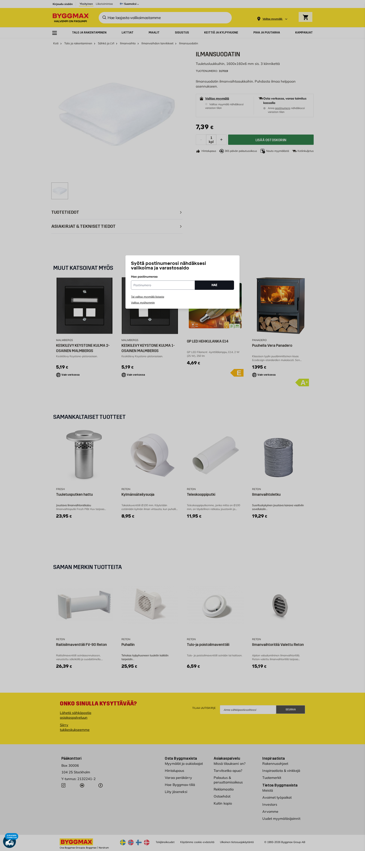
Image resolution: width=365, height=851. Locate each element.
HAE (214, 285)
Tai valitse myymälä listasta (147, 296)
